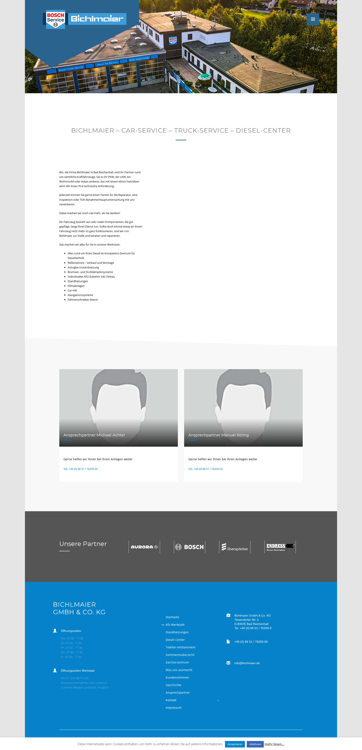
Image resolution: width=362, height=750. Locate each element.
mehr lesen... (274, 744)
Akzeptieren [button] (235, 744)
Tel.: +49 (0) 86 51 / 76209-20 (80, 469)
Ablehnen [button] (255, 744)
